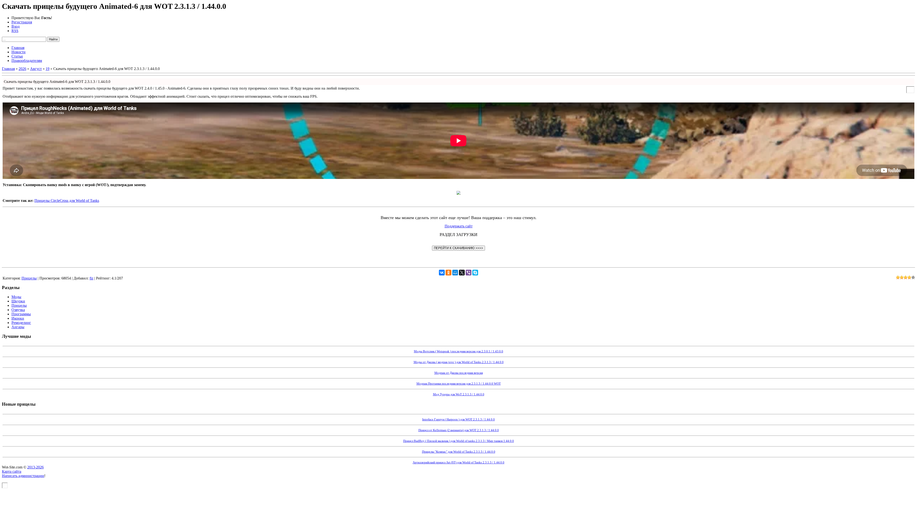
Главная (8, 69)
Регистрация (21, 22)
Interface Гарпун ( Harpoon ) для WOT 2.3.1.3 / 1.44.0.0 (458, 419)
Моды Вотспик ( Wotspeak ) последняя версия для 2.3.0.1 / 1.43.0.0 (458, 351)
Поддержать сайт (459, 226)
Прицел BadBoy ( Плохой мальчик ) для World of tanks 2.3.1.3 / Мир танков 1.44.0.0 (458, 441)
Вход (15, 26)
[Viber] (468, 272)
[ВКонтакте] (442, 272)
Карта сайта (11, 471)
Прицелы (29, 278)
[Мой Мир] (455, 272)
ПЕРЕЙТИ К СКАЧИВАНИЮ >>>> (458, 248)
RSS (14, 31)
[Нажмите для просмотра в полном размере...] (458, 193)
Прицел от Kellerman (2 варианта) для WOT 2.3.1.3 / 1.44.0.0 (458, 430)
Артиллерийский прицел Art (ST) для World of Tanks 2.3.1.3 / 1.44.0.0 (458, 462)
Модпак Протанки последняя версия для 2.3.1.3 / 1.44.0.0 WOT (458, 383)
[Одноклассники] (448, 272)
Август (36, 69)
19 (47, 69)
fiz (91, 278)
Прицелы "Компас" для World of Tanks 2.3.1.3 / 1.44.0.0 (458, 451)
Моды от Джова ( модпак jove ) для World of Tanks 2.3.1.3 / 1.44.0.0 (459, 362)
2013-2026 (35, 467)
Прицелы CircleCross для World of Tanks (66, 201)
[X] (462, 272)
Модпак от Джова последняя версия (458, 373)
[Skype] (475, 272)
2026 (22, 69)
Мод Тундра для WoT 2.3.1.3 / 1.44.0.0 (458, 394)
